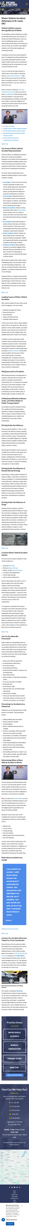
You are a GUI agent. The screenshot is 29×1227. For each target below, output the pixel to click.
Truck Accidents (7, 196)
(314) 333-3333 (18, 953)
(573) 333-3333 (10, 92)
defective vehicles (13, 351)
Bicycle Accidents (8, 233)
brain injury (12, 565)
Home (14, 1191)
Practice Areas (14, 1194)
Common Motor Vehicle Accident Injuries (14, 131)
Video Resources (14, 1198)
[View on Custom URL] (14, 1167)
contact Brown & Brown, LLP (14, 76)
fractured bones (18, 570)
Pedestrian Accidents (9, 245)
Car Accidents (7, 182)
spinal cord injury (13, 568)
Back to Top (5, 144)
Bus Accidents (7, 221)
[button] (15, 1075)
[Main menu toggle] (27, 4)
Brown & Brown (18, 798)
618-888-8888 (9, 94)
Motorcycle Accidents (9, 208)
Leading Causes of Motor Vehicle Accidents (15, 128)
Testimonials (14, 1196)
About (14, 1193)
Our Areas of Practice (9, 126)
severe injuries (22, 210)
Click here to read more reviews (10, 929)
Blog (15, 1200)
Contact (14, 1202)
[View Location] (10, 1102)
